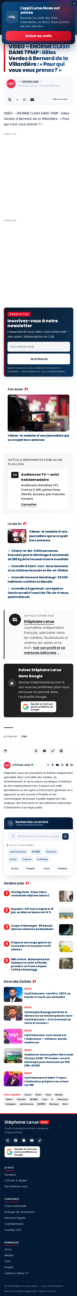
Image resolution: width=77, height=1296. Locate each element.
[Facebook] (52, 765)
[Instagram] (62, 765)
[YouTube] (57, 765)
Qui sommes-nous (15, 1186)
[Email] (32, 100)
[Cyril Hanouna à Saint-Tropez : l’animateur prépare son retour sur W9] (13, 1078)
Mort (65, 1104)
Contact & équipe (15, 1180)
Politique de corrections (19, 1212)
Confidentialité (14, 1224)
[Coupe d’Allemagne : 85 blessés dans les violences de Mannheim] (66, 929)
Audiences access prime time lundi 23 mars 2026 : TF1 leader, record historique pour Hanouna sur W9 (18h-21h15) (48, 1060)
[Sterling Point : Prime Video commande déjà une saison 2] (66, 896)
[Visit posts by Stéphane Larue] (11, 83)
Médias (28, 988)
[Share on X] (10, 100)
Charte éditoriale (15, 1206)
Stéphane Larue (30, 81)
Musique (54, 1104)
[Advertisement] (38, 175)
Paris (48, 1095)
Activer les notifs (38, 36)
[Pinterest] (67, 765)
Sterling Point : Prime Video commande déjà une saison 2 (30, 893)
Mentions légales (15, 1218)
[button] (52, 751)
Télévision (62, 1099)
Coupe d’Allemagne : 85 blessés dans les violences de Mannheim (32, 927)
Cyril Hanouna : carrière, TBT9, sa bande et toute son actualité (47, 995)
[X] (7, 1140)
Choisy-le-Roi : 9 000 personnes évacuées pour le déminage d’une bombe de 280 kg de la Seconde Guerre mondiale (38, 555)
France (27, 1095)
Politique (42, 859)
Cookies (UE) (12, 1230)
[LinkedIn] (71, 765)
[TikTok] (40, 1140)
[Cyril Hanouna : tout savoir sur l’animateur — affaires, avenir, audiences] (13, 1036)
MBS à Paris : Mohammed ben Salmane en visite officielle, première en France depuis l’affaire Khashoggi (30, 964)
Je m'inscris (39, 359)
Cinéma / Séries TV (16, 1273)
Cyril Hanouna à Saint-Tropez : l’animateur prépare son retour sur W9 (46, 1081)
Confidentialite (55, 371)
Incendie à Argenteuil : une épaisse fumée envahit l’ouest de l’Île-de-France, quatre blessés (38, 593)
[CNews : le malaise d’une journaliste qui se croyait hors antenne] (38, 413)
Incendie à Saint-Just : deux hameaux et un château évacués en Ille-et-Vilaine (38, 568)
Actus (13, 859)
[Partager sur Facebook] (17, 100)
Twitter (9, 1099)
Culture (26, 859)
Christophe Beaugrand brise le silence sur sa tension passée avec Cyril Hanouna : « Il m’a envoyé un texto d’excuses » (48, 1017)
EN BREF (36, 851)
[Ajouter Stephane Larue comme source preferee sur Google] (38, 706)
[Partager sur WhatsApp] (25, 100)
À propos (10, 1174)
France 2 (51, 851)
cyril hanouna (18, 851)
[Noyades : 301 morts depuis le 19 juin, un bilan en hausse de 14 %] (66, 913)
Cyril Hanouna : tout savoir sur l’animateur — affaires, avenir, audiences (45, 1038)
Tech (47, 868)
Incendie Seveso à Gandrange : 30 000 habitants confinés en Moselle (38, 579)
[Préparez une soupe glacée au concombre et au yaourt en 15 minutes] (66, 946)
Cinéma (62, 868)
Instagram (11, 1104)
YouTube (21, 1099)
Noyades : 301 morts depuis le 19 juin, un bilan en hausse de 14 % (32, 910)
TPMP (24, 736)
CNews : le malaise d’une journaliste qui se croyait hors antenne (38, 437)
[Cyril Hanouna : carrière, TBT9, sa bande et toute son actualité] (13, 994)
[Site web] (48, 765)
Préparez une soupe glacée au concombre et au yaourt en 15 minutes (31, 946)
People (30, 868)
